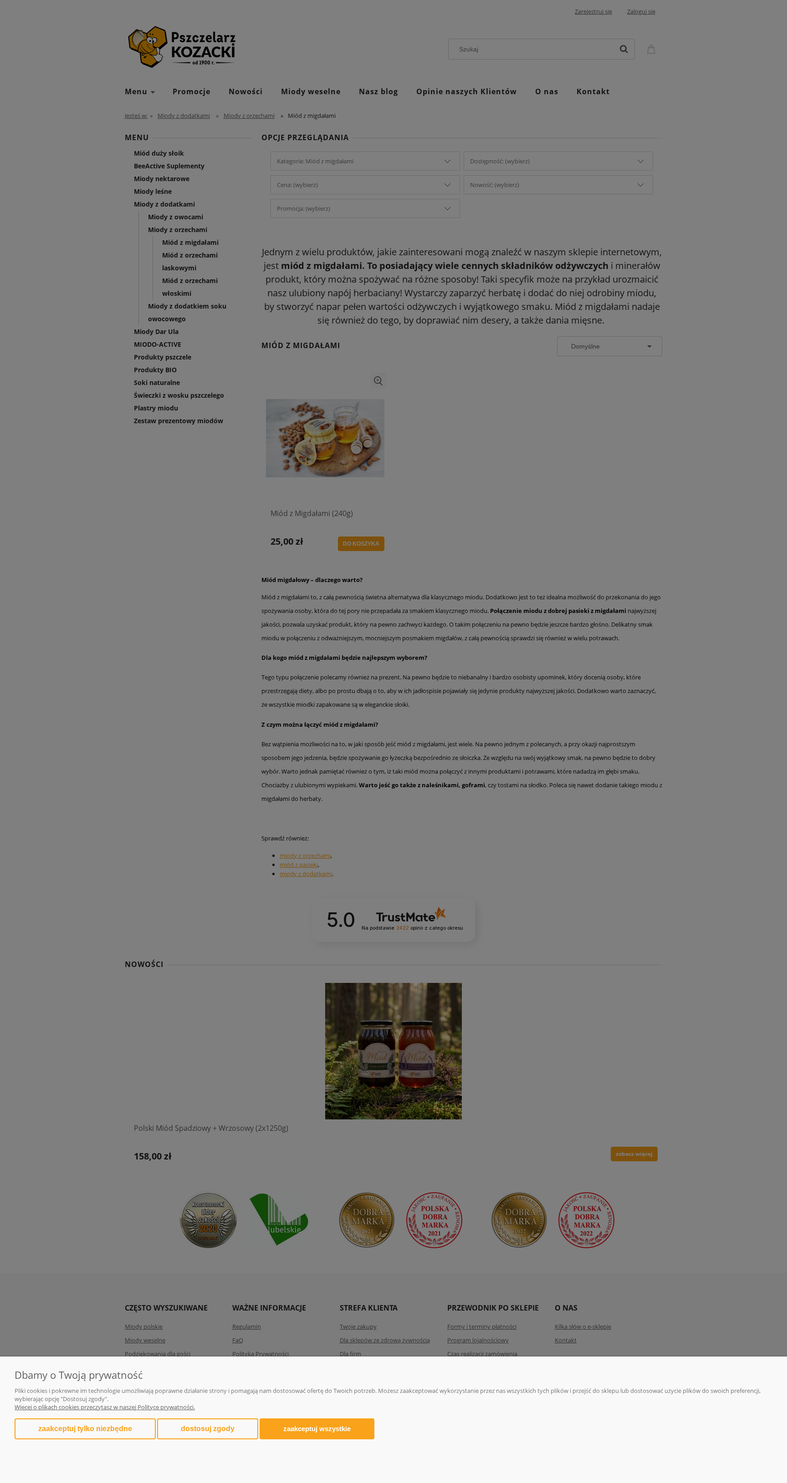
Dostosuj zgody (208, 1428)
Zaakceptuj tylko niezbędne (85, 1428)
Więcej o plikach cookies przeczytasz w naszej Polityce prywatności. (105, 1407)
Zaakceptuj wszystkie (317, 1428)
